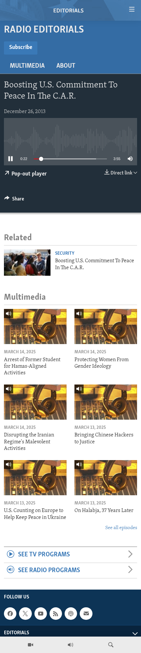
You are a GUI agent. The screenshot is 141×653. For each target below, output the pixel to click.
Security (64, 253)
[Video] (30, 645)
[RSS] (56, 613)
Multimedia (27, 66)
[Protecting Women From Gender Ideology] (105, 326)
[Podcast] (71, 613)
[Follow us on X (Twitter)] (25, 613)
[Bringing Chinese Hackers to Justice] (105, 402)
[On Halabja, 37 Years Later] (105, 477)
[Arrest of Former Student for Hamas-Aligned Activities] (35, 326)
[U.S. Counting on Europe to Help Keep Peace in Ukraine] (35, 477)
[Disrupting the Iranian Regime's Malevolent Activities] (35, 402)
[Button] (14, 200)
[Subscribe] (86, 613)
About (65, 66)
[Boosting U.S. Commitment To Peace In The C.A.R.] (27, 262)
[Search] (111, 645)
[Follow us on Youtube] (40, 613)
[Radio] (70, 645)
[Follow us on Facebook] (10, 613)
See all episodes (121, 527)
